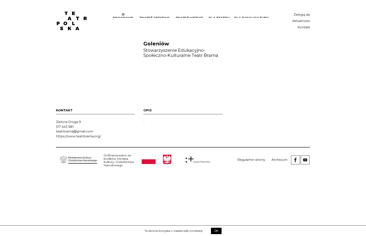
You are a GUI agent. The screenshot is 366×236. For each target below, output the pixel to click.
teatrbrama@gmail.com (74, 131)
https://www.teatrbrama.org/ (78, 136)
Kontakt (304, 27)
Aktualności (301, 21)
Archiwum (279, 160)
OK (216, 230)
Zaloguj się (302, 14)
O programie (123, 16)
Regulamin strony (251, 160)
